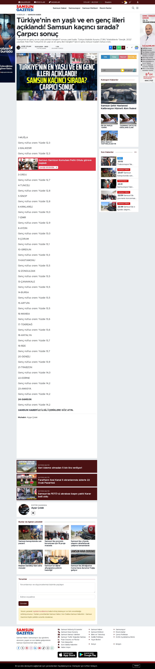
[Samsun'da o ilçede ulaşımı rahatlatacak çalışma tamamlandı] (83, 532)
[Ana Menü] (137, 8)
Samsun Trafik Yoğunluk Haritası (73, 637)
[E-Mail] (33, 513)
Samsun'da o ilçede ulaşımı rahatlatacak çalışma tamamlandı (80, 543)
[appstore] (67, 655)
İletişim (118, 644)
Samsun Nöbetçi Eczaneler (71, 629)
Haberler (21, 15)
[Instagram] (31, 648)
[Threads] (48, 648)
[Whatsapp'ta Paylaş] (119, 48)
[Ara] (133, 8)
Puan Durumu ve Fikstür (70, 640)
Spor (120, 158)
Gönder (23, 603)
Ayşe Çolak (37, 508)
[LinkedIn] (35, 648)
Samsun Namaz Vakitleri (70, 634)
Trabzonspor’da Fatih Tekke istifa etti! (125, 163)
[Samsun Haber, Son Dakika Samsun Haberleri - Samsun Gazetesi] (25, 8)
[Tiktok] (44, 648)
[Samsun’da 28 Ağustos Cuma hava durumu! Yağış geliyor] (83, 557)
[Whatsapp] (52, 648)
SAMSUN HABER (27, 410)
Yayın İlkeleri (96, 640)
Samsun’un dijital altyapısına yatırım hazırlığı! (53, 568)
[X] (23, 648)
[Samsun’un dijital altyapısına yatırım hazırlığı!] (57, 557)
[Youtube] (39, 648)
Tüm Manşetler (67, 642)
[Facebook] (18, 648)
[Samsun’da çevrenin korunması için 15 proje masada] (57, 532)
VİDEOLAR (40, 2)
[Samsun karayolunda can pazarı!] (30, 532)
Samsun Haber (60, 8)
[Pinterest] (27, 648)
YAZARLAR (55, 2)
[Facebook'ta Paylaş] (110, 48)
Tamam (136, 665)
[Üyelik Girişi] (136, 2)
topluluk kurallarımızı (41, 611)
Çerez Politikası (122, 634)
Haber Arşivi (65, 647)
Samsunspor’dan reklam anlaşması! (125, 186)
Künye (93, 644)
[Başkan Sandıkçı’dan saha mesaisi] (30, 557)
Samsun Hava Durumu (69, 632)
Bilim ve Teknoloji (98, 634)
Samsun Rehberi (90, 8)
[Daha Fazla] (123, 48)
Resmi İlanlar (106, 8)
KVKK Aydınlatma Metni (125, 637)
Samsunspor (74, 8)
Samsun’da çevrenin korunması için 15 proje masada (55, 543)
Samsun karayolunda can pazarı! (124, 174)
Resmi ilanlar (120, 632)
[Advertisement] (57, 118)
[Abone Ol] (136, 47)
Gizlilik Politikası (97, 637)
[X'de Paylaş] (114, 48)
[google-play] (88, 655)
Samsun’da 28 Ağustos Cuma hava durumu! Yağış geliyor (83, 568)
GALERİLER (25, 2)
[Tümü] (135, 152)
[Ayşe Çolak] (23, 509)
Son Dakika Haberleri (69, 645)
